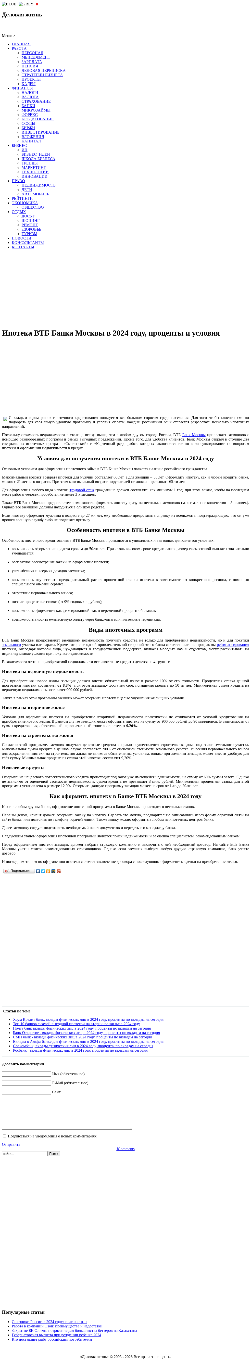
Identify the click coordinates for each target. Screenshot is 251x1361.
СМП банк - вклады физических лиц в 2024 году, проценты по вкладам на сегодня (82, 1037)
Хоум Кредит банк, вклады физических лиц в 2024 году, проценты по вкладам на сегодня (88, 1019)
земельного (11, 645)
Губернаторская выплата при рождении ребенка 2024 (56, 1335)
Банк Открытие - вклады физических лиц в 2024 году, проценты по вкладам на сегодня (86, 1033)
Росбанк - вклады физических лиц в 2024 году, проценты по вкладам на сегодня (80, 1050)
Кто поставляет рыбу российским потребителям (52, 1339)
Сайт (56, 1092)
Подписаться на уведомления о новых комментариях (52, 1136)
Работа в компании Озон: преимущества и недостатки (57, 1326)
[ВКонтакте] (38, 871)
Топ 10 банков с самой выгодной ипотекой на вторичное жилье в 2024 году (76, 1024)
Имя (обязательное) (68, 1074)
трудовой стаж (82, 490)
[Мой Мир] (53, 871)
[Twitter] (43, 871)
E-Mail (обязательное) (70, 1083)
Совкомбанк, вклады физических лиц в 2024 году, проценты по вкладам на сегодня (83, 1046)
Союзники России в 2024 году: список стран (49, 1322)
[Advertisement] (125, 288)
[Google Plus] (58, 871)
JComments (125, 1149)
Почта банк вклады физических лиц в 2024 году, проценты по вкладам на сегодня (82, 1028)
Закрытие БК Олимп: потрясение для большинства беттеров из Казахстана (74, 1330)
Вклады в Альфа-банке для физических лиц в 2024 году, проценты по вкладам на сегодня (88, 1041)
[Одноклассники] (48, 871)
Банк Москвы (194, 435)
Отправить (11, 1144)
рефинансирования (233, 645)
